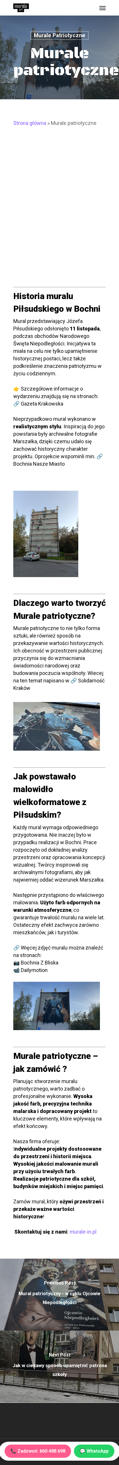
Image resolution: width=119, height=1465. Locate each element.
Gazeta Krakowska (42, 404)
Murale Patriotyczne (59, 35)
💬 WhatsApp (94, 1451)
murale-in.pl (83, 1232)
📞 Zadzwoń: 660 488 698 (37, 1451)
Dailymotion (34, 970)
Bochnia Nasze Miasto (39, 464)
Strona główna (29, 123)
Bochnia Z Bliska (39, 963)
